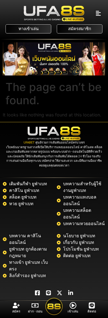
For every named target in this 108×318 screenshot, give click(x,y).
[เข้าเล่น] (73, 305)
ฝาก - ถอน (35, 311)
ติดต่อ (92, 311)
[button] (98, 13)
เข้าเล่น (73, 311)
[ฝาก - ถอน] (35, 305)
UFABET (29, 142)
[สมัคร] (16, 305)
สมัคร (16, 311)
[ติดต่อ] (91, 305)
